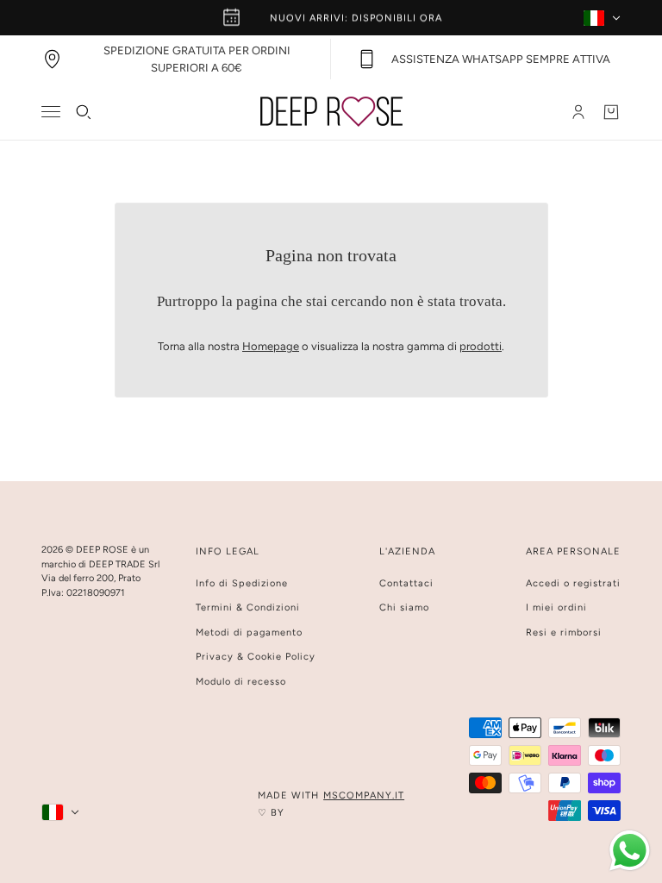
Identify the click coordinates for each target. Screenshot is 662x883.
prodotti (480, 346)
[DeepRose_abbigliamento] (331, 112)
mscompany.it (363, 795)
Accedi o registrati (573, 583)
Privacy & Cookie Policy (255, 656)
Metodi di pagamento (249, 632)
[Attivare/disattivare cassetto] (50, 111)
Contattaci (406, 583)
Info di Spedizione (242, 583)
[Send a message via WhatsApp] (629, 850)
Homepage (270, 346)
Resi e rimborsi (564, 632)
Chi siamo (404, 607)
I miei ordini (556, 607)
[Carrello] (611, 112)
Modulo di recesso (241, 681)
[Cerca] (83, 112)
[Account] (578, 112)
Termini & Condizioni (248, 607)
